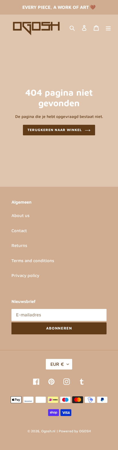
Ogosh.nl (48, 431)
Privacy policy (25, 275)
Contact (19, 230)
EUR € (57, 364)
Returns (19, 245)
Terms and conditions (32, 260)
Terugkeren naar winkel (54, 130)
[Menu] (108, 28)
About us (20, 215)
